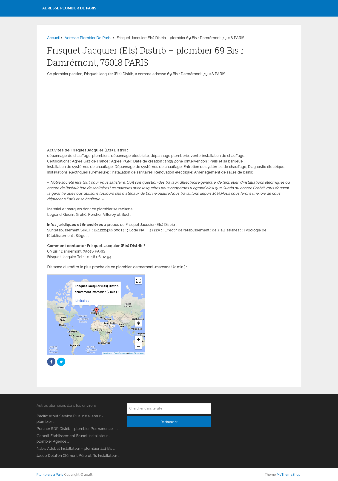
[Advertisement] (169, 113)
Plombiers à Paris (50, 474)
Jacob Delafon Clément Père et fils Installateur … (78, 455)
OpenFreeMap (120, 353)
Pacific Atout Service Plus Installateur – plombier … (70, 419)
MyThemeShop (289, 474)
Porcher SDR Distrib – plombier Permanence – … (77, 429)
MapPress (107, 353)
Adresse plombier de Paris (69, 8)
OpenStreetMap (136, 353)
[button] (96, 311)
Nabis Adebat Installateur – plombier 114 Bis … (76, 448)
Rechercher (169, 422)
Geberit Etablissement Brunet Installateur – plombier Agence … (74, 439)
